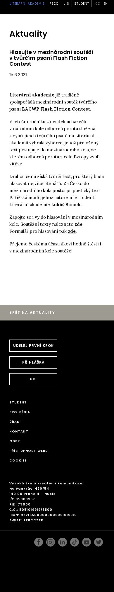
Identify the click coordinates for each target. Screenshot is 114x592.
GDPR (14, 441)
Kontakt (18, 431)
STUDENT (81, 3)
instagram (50, 541)
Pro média (19, 412)
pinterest (86, 541)
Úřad (14, 421)
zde (78, 224)
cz (98, 3)
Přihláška (33, 362)
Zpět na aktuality (32, 312)
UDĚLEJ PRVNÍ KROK (33, 345)
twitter (98, 541)
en (105, 3)
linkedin (62, 541)
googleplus (74, 541)
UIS (66, 3)
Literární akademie (27, 3)
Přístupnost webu (28, 450)
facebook (38, 541)
